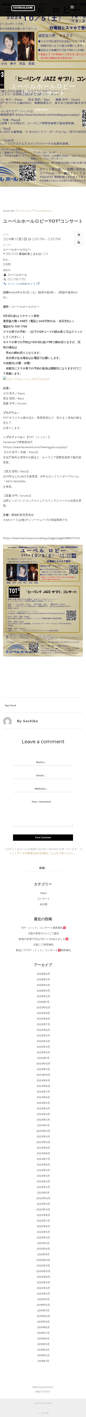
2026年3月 (43, 990)
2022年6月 (43, 1226)
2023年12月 (43, 1130)
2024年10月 (43, 1074)
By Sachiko (24, 211)
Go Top (45, 1413)
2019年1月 (43, 1360)
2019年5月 (43, 1344)
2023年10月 (43, 1142)
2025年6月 (43, 1029)
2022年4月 (43, 1237)
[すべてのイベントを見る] (79, 235)
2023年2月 (43, 1187)
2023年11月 (43, 1136)
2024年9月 (43, 1080)
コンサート (43, 898)
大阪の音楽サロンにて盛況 (43, 933)
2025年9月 (43, 1013)
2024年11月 (43, 1069)
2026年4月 (43, 985)
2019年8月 (43, 1327)
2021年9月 (43, 1254)
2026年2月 (43, 996)
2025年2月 (43, 1052)
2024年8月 (43, 1086)
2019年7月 (43, 1332)
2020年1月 (43, 1299)
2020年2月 (43, 1293)
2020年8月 (43, 1276)
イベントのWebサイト (22, 284)
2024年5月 (43, 1102)
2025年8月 (43, 1018)
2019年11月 (43, 1310)
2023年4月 (43, 1175)
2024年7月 (43, 1091)
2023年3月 (43, 1181)
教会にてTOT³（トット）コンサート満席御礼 (43, 950)
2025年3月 (43, 1046)
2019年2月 (43, 1355)
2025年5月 (43, 1035)
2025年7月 (43, 1024)
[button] (79, 243)
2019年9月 (43, 1321)
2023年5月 (43, 1170)
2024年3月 (43, 1114)
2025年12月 (43, 1007)
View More (41, 109)
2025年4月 (43, 1041)
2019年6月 (43, 1338)
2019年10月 (43, 1316)
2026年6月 (43, 973)
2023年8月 (43, 1153)
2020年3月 (43, 1288)
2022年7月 (43, 1220)
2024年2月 (43, 1119)
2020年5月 (43, 1282)
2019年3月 (43, 1349)
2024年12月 (43, 1063)
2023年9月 (43, 1147)
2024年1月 (43, 1125)
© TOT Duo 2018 (43, 1403)
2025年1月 (43, 1057)
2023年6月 (43, 1164)
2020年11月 (43, 1265)
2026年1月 (43, 1001)
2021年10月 (43, 1248)
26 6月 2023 (9, 211)
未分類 (43, 904)
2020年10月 (43, 1271)
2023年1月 (43, 1192)
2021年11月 (43, 1243)
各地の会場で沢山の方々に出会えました (42, 938)
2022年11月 (43, 1203)
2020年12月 (43, 1259)
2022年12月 (43, 1198)
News (43, 893)
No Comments (44, 211)
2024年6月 (43, 1097)
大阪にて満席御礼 (43, 944)
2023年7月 (43, 1158)
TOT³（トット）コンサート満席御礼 (42, 927)
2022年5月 (43, 1231)
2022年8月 (43, 1215)
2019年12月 (43, 1304)
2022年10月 (43, 1209)
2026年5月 (43, 979)
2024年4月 (43, 1108)
